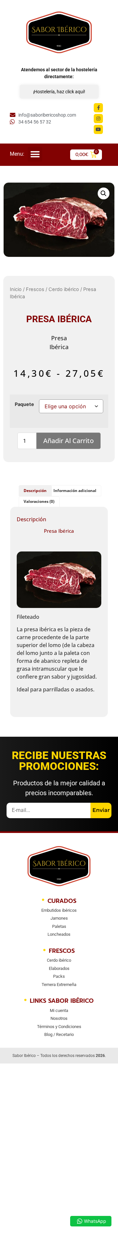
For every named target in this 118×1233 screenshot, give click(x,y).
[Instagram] (98, 118)
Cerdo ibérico (64, 289)
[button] (35, 154)
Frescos (35, 289)
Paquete (24, 404)
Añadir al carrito (68, 440)
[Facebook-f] (98, 107)
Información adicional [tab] (74, 490)
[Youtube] (98, 129)
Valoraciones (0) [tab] (39, 501)
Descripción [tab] (35, 490)
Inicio (16, 289)
